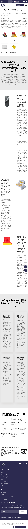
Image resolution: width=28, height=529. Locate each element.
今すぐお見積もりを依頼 (24, 451)
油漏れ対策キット (23, 423)
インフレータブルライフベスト (5, 429)
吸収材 (2, 494)
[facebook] (26, 1)
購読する (23, 511)
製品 (2, 479)
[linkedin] (24, 1)
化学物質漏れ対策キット (5, 423)
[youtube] (22, 1)
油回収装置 (13, 419)
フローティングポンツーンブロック (14, 435)
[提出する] (12, 1)
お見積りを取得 (20, 5)
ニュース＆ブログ (5, 481)
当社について (4, 474)
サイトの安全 (4, 499)
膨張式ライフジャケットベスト (23, 429)
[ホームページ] (3, 5)
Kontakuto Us (4, 483)
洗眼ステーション (23, 420)
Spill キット (3, 492)
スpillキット (5, 419)
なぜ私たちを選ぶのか (6, 477)
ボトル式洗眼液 (14, 429)
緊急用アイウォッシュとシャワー (14, 424)
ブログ (2, 485)
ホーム (2, 472)
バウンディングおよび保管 (7, 496)
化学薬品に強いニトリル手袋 (5, 435)
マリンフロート (23, 434)
